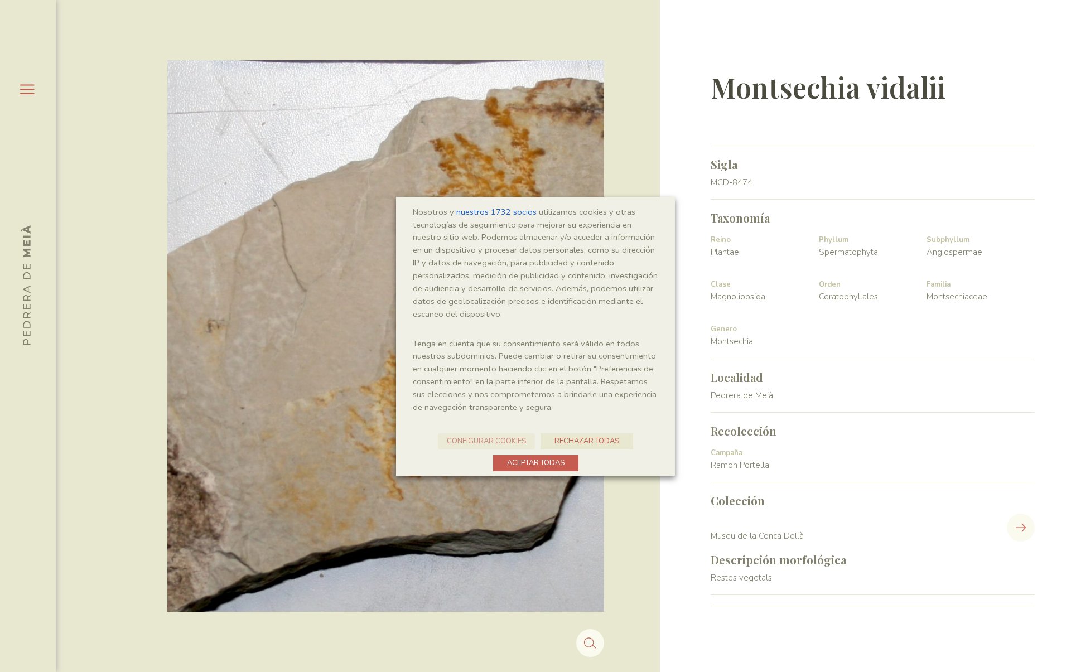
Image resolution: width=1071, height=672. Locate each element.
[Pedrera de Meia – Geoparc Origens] (26, 285)
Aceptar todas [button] (536, 463)
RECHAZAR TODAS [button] (586, 441)
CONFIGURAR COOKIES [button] (486, 441)
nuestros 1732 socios (496, 211)
